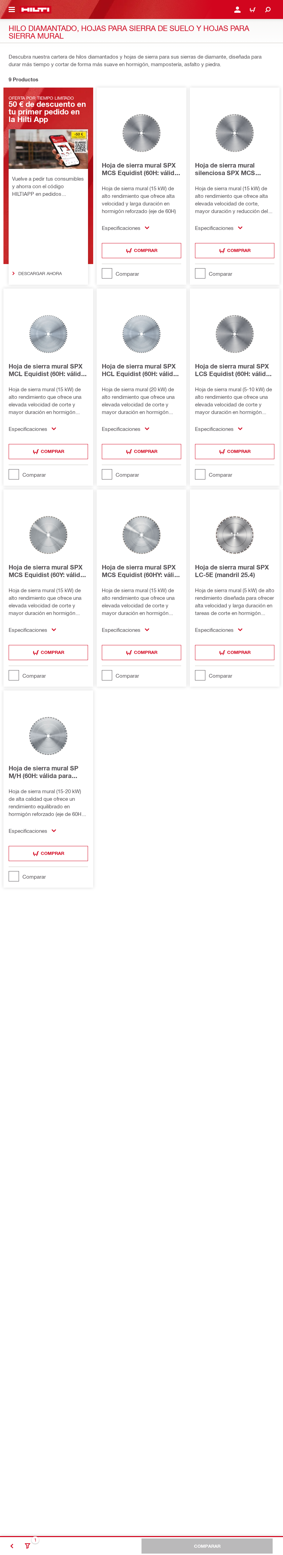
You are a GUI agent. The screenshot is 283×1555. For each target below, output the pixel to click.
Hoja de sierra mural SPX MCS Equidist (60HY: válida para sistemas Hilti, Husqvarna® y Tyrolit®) (141, 570)
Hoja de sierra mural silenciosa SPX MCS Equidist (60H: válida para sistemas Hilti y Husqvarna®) (232, 168)
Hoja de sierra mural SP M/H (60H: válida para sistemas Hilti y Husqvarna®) (43, 771)
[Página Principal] (35, 9)
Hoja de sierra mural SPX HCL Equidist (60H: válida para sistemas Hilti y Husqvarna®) (139, 369)
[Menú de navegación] (11, 9)
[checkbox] (141, 273)
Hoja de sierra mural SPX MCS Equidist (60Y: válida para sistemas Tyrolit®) (46, 570)
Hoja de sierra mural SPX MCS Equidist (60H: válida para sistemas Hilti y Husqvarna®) (140, 168)
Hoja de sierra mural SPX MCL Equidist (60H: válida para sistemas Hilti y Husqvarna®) (46, 369)
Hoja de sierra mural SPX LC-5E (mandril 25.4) (232, 570)
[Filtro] (27, 1546)
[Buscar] (267, 9)
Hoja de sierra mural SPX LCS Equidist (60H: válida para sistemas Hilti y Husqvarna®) (232, 369)
